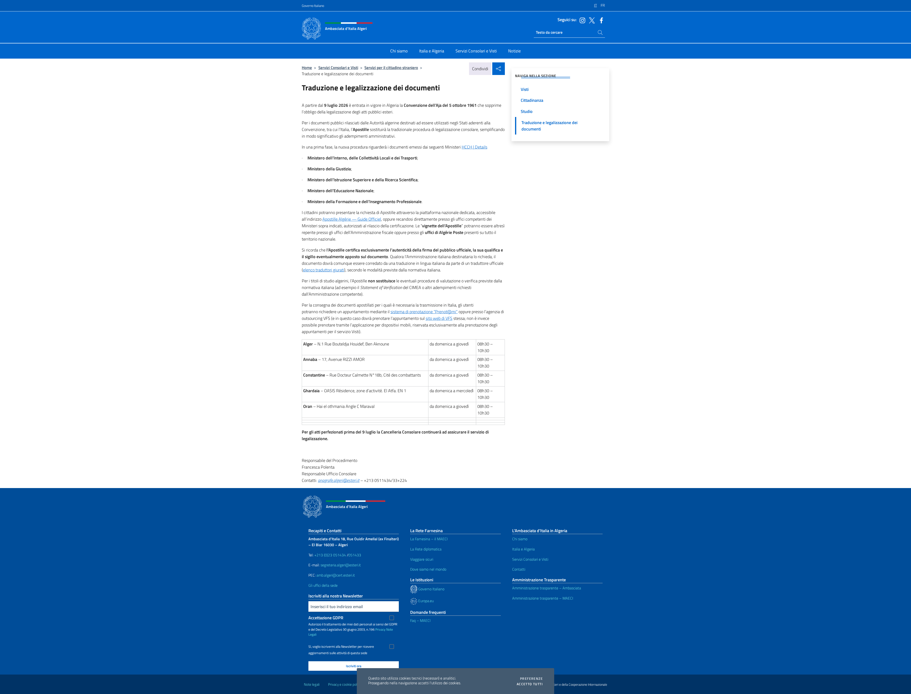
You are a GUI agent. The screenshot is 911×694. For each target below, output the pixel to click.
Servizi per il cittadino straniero (391, 67)
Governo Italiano (313, 5)
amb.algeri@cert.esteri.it (335, 575)
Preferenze (531, 678)
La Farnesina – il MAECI (429, 539)
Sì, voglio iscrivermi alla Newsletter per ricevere (341, 646)
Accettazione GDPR (325, 618)
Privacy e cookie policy (344, 684)
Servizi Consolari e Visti (338, 67)
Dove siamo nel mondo (428, 569)
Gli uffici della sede (323, 585)
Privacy (380, 629)
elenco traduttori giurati (323, 270)
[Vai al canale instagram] (581, 20)
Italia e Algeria (523, 549)
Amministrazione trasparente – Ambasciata (546, 588)
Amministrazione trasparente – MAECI (542, 598)
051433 (354, 555)
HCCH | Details (474, 147)
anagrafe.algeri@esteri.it (338, 480)
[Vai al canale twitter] (590, 20)
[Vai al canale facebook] (600, 20)
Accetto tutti (530, 684)
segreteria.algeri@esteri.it (341, 565)
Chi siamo (519, 539)
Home (307, 67)
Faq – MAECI (420, 620)
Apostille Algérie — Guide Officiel (351, 219)
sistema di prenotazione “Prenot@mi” (424, 311)
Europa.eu (425, 601)
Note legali (312, 684)
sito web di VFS (439, 318)
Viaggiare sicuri (421, 559)
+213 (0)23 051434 (330, 555)
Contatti (518, 569)
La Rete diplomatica (426, 549)
